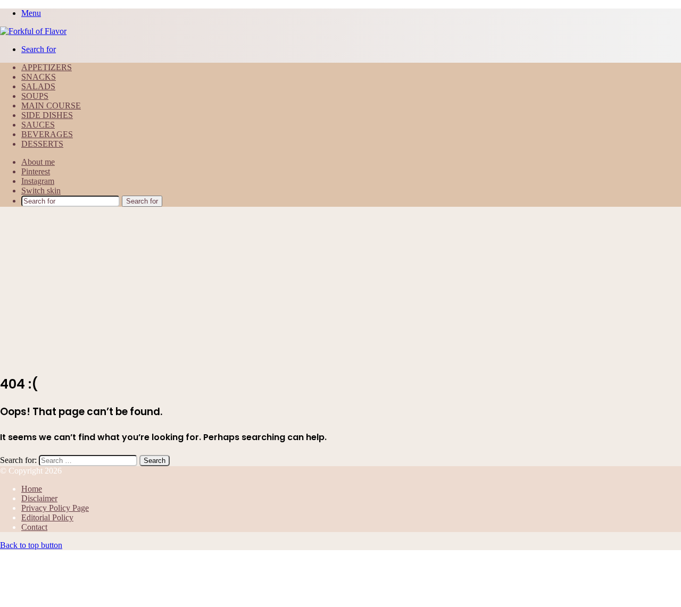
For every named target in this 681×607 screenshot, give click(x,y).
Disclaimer (39, 498)
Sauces (38, 124)
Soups (34, 95)
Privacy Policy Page (55, 507)
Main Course (51, 105)
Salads (38, 86)
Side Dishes (47, 115)
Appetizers (46, 67)
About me (38, 161)
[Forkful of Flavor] (33, 31)
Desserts (42, 143)
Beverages (47, 134)
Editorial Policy (47, 517)
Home (31, 488)
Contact (34, 527)
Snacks (38, 76)
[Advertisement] (340, 289)
